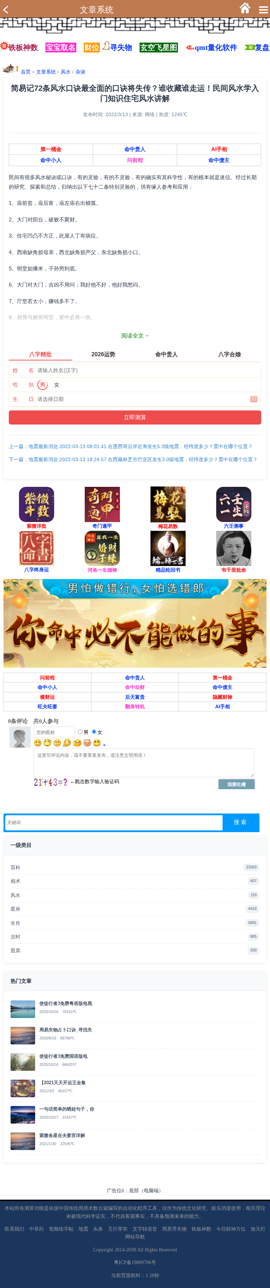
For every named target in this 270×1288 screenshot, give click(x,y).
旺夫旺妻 (47, 706)
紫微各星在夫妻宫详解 (62, 1135)
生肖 (134, 923)
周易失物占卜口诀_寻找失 (65, 1029)
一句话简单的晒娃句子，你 (66, 1109)
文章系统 (97, 9)
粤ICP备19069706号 (135, 1262)
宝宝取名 (61, 47)
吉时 (134, 937)
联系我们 (14, 1229)
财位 (91, 47)
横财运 (47, 697)
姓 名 (23, 370)
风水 (66, 72)
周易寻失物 (174, 1229)
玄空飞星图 (158, 47)
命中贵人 (135, 149)
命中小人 (51, 160)
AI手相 (219, 149)
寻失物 (121, 47)
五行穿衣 (118, 1229)
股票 (134, 950)
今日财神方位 (231, 1229)
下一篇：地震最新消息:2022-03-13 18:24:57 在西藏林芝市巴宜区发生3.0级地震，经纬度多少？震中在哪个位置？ (133, 459)
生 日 (23, 399)
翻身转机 (135, 706)
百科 (134, 867)
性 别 (23, 385)
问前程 (135, 160)
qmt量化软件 (216, 47)
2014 (119, 1249)
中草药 (36, 1229)
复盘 (262, 47)
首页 (26, 72)
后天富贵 (135, 697)
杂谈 (80, 72)
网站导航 (135, 1236)
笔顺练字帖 (61, 1229)
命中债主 (219, 160)
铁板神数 (23, 47)
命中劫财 (135, 687)
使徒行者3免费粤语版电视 (65, 1003)
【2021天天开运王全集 (62, 1082)
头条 (98, 1229)
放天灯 (258, 1229)
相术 (134, 881)
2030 (131, 1249)
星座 (134, 909)
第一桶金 (51, 149)
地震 (83, 1229)
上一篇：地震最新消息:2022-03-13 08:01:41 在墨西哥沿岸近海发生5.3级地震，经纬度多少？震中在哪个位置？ (131, 446)
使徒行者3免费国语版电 (63, 1056)
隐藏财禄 (222, 697)
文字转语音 (145, 1229)
